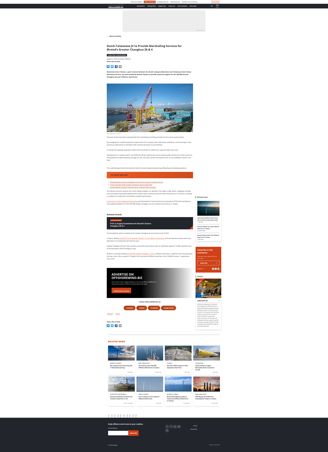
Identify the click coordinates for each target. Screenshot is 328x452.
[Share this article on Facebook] (116, 66)
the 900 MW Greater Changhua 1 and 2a (141, 254)
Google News (169, 308)
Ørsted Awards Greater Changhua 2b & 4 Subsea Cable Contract (133, 187)
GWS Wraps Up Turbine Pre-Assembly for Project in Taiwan (205, 398)
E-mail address (113, 428)
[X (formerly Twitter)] (216, 269)
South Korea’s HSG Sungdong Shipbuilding (122, 201)
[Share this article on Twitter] (112, 66)
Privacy (195, 425)
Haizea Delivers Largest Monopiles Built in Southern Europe (205, 368)
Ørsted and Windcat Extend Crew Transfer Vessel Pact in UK (121, 398)
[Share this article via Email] (120, 66)
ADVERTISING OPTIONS (121, 291)
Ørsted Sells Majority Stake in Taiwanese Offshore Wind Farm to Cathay (177, 399)
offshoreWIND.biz (149, 2)
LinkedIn (129, 308)
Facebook (154, 308)
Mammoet (110, 314)
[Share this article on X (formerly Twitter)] (112, 325)
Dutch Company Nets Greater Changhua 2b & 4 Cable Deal (131, 185)
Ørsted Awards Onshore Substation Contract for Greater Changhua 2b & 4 (136, 182)
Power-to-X (171, 6)
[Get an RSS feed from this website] (167, 430)
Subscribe (203, 263)
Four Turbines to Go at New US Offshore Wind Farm (149, 398)
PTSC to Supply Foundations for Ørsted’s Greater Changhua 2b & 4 (130, 224)
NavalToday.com (175, 2)
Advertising (215, 2)
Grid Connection (182, 6)
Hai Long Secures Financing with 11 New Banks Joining (121, 367)
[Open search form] (212, 6)
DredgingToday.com (162, 2)
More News (193, 6)
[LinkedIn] (218, 269)
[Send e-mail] (179, 426)
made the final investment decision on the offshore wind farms (142, 238)
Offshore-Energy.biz (136, 2)
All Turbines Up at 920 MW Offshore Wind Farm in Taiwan (149, 367)
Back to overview (115, 36)
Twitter (142, 308)
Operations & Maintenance (117, 55)
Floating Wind (151, 6)
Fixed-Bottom (141, 6)
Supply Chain (162, 6)
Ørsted (117, 314)
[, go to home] (115, 6)
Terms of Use (194, 429)
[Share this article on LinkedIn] (108, 66)
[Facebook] (213, 269)
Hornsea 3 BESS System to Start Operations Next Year (177, 367)
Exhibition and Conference (189, 2)
